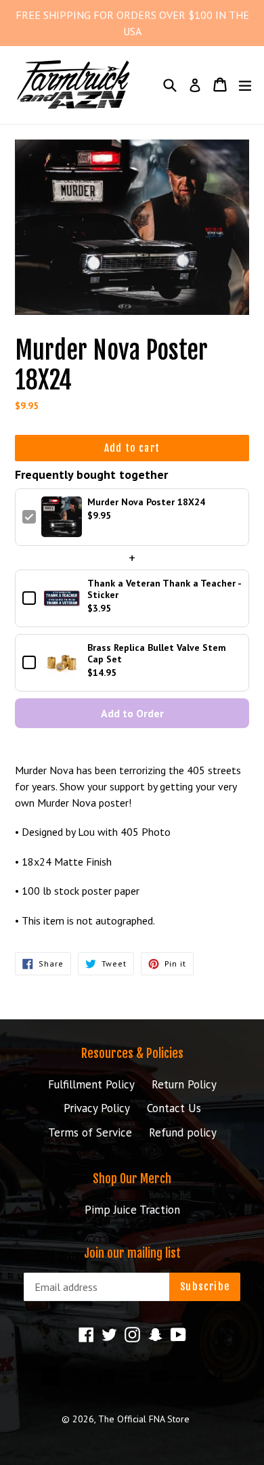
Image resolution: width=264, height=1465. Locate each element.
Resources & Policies (132, 1053)
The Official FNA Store (144, 1419)
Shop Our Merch (132, 1178)
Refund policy (183, 1132)
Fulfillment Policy (91, 1084)
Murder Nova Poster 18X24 (146, 502)
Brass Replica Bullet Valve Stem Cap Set (156, 653)
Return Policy (184, 1084)
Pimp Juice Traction (132, 1209)
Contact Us (174, 1108)
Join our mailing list (132, 1253)
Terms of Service (90, 1132)
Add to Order (132, 713)
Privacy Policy (97, 1108)
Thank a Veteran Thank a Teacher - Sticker (164, 589)
